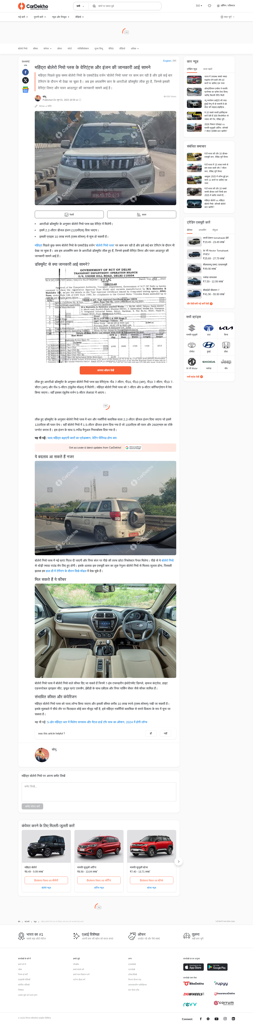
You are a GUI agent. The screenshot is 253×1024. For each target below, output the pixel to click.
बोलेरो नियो (22, 48)
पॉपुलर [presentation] (215, 230)
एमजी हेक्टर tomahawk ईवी (216, 237)
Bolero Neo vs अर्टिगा (99, 880)
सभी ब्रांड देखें (193, 376)
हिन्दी (198, 5)
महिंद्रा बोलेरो (31, 867)
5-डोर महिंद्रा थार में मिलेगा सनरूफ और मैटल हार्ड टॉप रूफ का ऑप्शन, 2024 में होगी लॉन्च (97, 722)
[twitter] (208, 1019)
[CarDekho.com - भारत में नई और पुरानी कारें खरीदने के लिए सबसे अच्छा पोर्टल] (33, 6)
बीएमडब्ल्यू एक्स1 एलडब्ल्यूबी (215, 264)
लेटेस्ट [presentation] (189, 230)
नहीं (165, 733)
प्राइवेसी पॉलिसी (24, 979)
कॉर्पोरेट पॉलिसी (24, 985)
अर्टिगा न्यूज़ (99, 887)
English (167, 60)
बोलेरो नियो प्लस (105, 245)
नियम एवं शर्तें (23, 974)
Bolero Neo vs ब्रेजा (151, 880)
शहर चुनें (227, 16)
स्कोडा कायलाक (210, 277)
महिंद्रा (38, 245)
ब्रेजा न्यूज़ (151, 887)
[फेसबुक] (201, 1019)
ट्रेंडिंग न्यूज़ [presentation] (192, 69)
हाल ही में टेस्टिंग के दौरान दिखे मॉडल (66, 571)
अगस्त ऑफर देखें (105, 370)
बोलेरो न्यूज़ (46, 887)
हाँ (151, 733)
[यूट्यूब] (216, 1019)
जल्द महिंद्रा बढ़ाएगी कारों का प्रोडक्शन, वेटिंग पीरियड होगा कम (82, 438)
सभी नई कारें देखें (201, 303)
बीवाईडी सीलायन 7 (211, 290)
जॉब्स (20, 969)
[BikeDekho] (193, 983)
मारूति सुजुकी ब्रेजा (139, 867)
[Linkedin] (233, 1019)
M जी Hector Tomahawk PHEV (215, 252)
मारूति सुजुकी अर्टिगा (86, 867)
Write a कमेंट (45, 106)
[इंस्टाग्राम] (225, 1019)
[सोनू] (38, 98)
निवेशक (21, 990)
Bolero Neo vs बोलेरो (46, 880)
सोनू (44, 96)
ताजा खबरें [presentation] (207, 69)
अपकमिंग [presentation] (202, 230)
